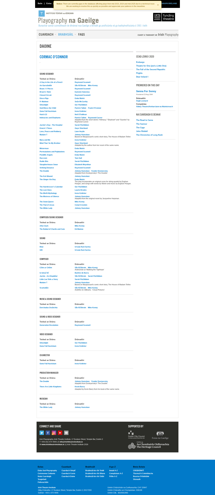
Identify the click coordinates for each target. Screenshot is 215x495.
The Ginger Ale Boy (48, 179)
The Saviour (141, 124)
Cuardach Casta (68, 473)
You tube (60, 433)
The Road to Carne (144, 120)
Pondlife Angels (46, 155)
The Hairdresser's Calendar (51, 187)
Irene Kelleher (80, 111)
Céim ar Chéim (46, 268)
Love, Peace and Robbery (50, 131)
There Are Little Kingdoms (50, 387)
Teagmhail (42, 479)
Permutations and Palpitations (52, 152)
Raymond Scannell (82, 82)
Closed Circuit (45, 95)
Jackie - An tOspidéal (48, 276)
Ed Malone (79, 229)
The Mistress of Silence (49, 196)
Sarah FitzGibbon (82, 125)
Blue (41, 247)
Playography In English (153, 34)
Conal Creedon (81, 205)
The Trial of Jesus (47, 205)
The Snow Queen (47, 202)
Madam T (43, 135)
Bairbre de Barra (82, 273)
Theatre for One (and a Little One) (151, 66)
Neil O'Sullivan (81, 114)
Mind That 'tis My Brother (50, 143)
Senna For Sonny (146, 91)
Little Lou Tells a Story (49, 279)
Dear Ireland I (142, 77)
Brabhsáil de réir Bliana (95, 473)
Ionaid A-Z (113, 471)
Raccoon (43, 158)
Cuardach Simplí (68, 471)
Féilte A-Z (113, 476)
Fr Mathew (44, 102)
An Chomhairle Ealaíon (164, 18)
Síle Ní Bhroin (80, 85)
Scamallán (44, 288)
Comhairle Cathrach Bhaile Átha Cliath (136, 435)
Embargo (140, 62)
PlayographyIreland (93, 18)
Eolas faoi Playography (47, 471)
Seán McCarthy (81, 102)
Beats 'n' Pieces (46, 89)
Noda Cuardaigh (44, 476)
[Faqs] (82, 34)
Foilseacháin (43, 482)
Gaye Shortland (81, 128)
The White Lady (46, 208)
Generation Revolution (49, 325)
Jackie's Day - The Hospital (51, 125)
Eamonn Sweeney (82, 92)
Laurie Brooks (81, 190)
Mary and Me (45, 140)
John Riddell (142, 131)
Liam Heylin (80, 131)
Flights (139, 73)
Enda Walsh (80, 98)
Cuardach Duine (68, 476)
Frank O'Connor (94, 108)
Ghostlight (44, 105)
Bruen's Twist (45, 92)
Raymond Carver (95, 118)
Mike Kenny (93, 85)
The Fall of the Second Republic (150, 69)
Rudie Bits (44, 161)
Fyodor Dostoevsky (99, 171)
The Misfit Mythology (48, 193)
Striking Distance (47, 168)
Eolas (48, 3)
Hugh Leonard (142, 101)
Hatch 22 (43, 114)
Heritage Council (148, 447)
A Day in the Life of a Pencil (51, 82)
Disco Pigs (44, 98)
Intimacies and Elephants (50, 118)
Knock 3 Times (46, 128)
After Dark (44, 226)
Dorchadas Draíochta (48, 308)
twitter (41, 433)
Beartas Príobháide (141, 476)
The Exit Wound (46, 176)
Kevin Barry (80, 387)
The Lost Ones (46, 190)
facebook (48, 433)
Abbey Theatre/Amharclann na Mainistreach (154, 107)
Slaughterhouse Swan (49, 165)
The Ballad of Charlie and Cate (52, 229)
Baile (40, 3)
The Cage (140, 127)
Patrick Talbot (80, 108)
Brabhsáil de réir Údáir (94, 476)
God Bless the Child (48, 108)
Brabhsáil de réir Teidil (94, 471)
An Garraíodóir (46, 85)
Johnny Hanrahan (82, 135)
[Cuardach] (46, 34)
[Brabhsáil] (66, 34)
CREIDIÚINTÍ (138, 471)
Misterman (44, 148)
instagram (54, 433)
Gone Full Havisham (48, 111)
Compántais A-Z (116, 473)
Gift (41, 250)
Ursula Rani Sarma (83, 247)
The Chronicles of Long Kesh (149, 135)
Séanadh (136, 479)
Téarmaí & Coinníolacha (143, 473)
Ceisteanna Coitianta (46, 473)
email (66, 433)
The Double (44, 171)
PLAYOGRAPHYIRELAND (166, 3)
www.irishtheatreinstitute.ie (53, 444)
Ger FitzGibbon (81, 105)
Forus (160, 435)
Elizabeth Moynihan (83, 165)
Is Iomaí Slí (44, 273)
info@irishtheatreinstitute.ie (71, 442)
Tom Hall (78, 158)
